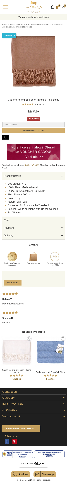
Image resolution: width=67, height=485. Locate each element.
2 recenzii (39, 104)
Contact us (9, 391)
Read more (12, 282)
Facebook (7, 441)
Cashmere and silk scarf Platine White (16, 371)
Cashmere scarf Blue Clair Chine (50, 372)
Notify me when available (33, 131)
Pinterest (14, 441)
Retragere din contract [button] (21, 428)
